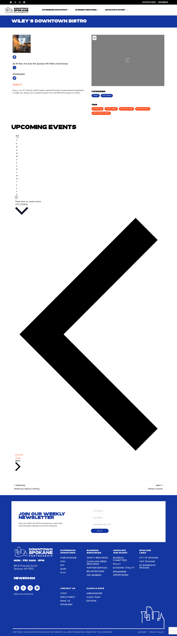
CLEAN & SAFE (95, 589)
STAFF (63, 593)
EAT (62, 565)
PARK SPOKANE (68, 558)
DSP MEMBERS (94, 575)
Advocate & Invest (115, 10)
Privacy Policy (156, 632)
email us (65, 601)
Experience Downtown (54, 10)
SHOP (63, 569)
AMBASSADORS (94, 593)
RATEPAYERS (149, 2)
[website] (14, 78)
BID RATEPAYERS (95, 571)
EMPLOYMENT (67, 597)
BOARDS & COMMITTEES (120, 559)
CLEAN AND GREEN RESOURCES (97, 562)
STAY (63, 561)
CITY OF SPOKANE (148, 558)
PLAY (63, 573)
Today (18, 458)
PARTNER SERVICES (97, 568)
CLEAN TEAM (93, 597)
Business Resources (86, 10)
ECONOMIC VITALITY (123, 568)
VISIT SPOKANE (147, 561)
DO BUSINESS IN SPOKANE (147, 566)
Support (142, 632)
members (163, 2)
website (17, 85)
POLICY (117, 564)
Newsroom (24, 578)
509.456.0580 (66, 604)
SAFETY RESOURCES (97, 558)
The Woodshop (104, 632)
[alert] (17, 165)
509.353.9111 (91, 601)
